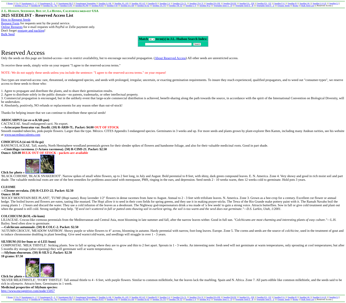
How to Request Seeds (15, 19)
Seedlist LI (333, 3)
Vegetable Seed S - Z (265, 5)
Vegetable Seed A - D (223, 5)
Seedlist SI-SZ (143, 5)
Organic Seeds (283, 5)
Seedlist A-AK (105, 3)
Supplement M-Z (65, 3)
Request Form (10, 23)
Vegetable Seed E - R (244, 5)
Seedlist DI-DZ (229, 3)
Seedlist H (292, 3)
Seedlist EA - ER (246, 3)
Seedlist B (152, 3)
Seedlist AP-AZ (138, 3)
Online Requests (12, 27)
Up (17, 3)
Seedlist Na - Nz (50, 5)
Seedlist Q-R (112, 5)
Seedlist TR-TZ (175, 5)
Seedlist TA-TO (159, 5)
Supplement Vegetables (86, 3)
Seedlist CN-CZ (196, 3)
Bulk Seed (8, 34)
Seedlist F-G (279, 3)
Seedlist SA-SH (127, 5)
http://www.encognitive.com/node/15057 (28, 291)
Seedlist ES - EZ (264, 3)
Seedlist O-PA (66, 5)
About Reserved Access (170, 58)
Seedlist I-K (305, 3)
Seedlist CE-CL (180, 3)
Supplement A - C (29, 3)
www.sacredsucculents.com (22, 134)
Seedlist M (35, 5)
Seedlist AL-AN (121, 3)
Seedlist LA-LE (319, 3)
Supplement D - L (47, 3)
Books (295, 5)
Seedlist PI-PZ (98, 5)
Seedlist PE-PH (82, 5)
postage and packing (31, 30)
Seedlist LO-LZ (21, 5)
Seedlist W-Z (205, 5)
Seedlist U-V (191, 5)
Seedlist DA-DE (213, 3)
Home (10, 3)
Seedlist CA (165, 3)
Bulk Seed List (307, 5)
